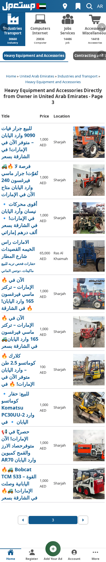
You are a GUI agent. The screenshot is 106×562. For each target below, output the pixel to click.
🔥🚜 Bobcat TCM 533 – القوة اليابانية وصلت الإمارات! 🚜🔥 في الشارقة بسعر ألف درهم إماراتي (19, 483)
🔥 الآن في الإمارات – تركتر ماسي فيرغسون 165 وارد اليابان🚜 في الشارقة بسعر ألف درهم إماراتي (19, 331)
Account (74, 559)
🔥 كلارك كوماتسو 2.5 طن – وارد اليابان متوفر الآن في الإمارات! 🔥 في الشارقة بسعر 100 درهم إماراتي (19, 369)
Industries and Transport (78, 76)
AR (100, 6)
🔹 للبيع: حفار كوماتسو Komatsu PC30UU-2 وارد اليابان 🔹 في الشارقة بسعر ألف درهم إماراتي (19, 407)
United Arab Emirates (37, 76)
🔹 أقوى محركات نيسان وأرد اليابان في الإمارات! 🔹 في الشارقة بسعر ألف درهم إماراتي (19, 218)
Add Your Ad (53, 559)
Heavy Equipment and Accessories (53, 81)
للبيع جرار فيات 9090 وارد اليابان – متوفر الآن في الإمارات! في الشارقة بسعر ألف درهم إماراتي (19, 142)
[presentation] (4, 27)
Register (32, 559)
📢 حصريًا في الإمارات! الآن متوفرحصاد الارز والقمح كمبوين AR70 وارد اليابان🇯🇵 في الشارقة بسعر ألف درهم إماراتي (19, 445)
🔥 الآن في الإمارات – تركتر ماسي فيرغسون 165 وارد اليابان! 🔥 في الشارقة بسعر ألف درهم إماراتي (19, 294)
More (95, 559)
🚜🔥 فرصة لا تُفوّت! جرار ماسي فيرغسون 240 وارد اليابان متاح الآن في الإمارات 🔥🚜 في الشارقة (19, 180)
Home (11, 76)
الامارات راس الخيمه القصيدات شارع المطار (19, 256)
